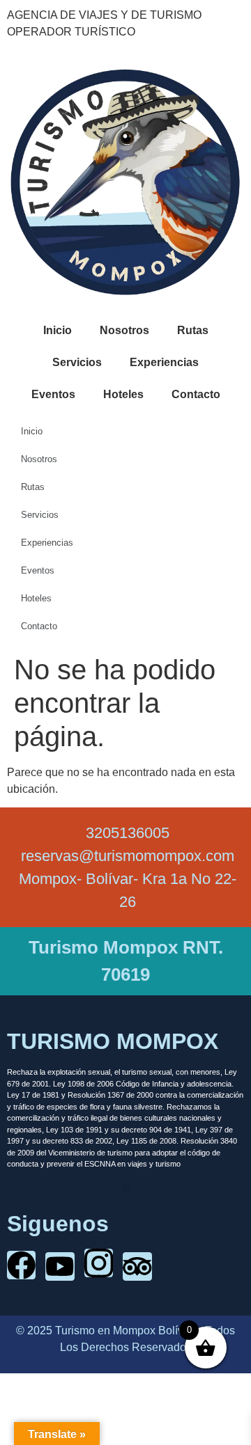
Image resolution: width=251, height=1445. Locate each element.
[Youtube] (59, 1266)
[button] (126, 1188)
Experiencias (164, 362)
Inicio (57, 330)
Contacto (196, 394)
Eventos (53, 394)
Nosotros (124, 330)
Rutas (192, 330)
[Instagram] (98, 1263)
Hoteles (123, 394)
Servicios (77, 362)
